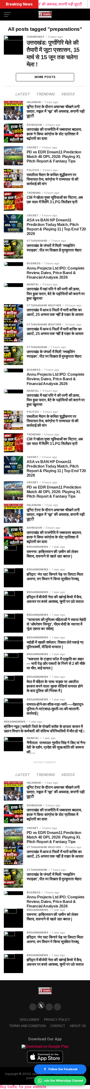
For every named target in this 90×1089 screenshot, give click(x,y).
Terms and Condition (27, 1026)
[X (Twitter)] (41, 1005)
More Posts (45, 77)
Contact (57, 1026)
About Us (78, 1026)
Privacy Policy (57, 1019)
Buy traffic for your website (23, 1086)
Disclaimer (29, 1019)
